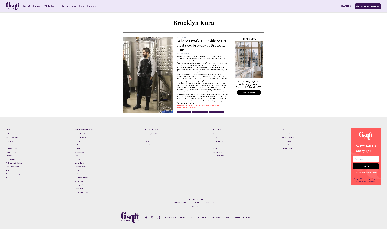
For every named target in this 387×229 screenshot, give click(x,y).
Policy (8, 170)
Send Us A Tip (286, 145)
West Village (79, 152)
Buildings (216, 148)
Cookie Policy (215, 217)
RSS (249, 217)
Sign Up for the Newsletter (368, 6)
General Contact (287, 148)
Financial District (80, 167)
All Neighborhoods (81, 192)
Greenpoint (79, 185)
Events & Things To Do (14, 148)
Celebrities (9, 156)
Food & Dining (200, 112)
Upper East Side (80, 137)
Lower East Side (80, 163)
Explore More (93, 6)
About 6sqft (286, 134)
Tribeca (77, 159)
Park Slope (79, 174)
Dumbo (77, 170)
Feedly (239, 217)
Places (215, 137)
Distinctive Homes (31, 6)
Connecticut (148, 145)
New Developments (66, 6)
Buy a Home (217, 152)
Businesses (217, 145)
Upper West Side (81, 134)
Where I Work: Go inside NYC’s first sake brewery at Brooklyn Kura (201, 45)
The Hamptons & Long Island (154, 134)
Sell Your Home (218, 156)
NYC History (10, 159)
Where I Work (216, 112)
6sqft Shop (10, 145)
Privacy (204, 217)
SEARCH (345, 6)
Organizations (218, 141)
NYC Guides (48, 6)
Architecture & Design (14, 163)
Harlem (77, 141)
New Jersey (148, 141)
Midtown (78, 145)
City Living (184, 112)
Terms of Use (361, 180)
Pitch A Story (286, 141)
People (215, 134)
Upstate (147, 137)
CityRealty (200, 199)
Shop (81, 6)
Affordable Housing (13, 174)
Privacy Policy (373, 180)
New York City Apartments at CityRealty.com (198, 202)
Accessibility (227, 217)
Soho (77, 156)
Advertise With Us (288, 137)
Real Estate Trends (12, 167)
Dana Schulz (184, 53)
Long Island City (80, 188)
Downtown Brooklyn (82, 177)
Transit (8, 177)
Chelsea (78, 148)
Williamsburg (79, 181)
